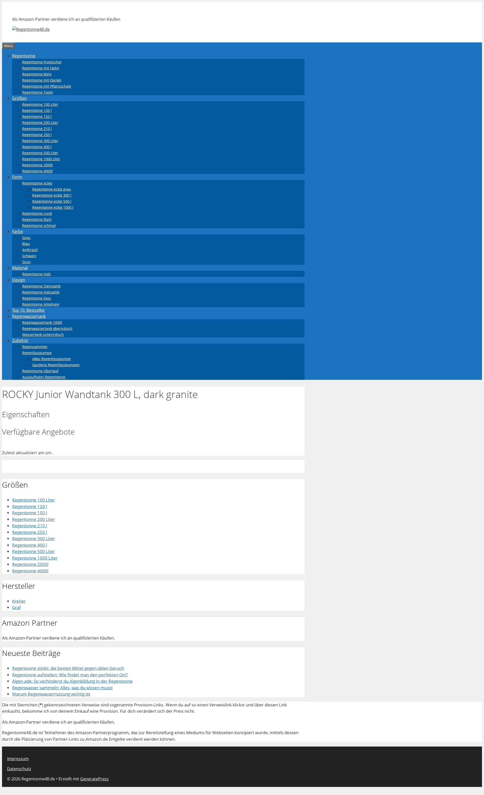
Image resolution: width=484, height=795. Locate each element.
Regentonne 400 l (37, 146)
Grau (26, 237)
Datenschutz (19, 769)
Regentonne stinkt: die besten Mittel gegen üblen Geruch (68, 668)
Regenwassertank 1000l (42, 322)
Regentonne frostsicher (42, 62)
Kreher (19, 601)
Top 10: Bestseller (28, 310)
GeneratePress (94, 779)
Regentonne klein (37, 74)
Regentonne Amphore (40, 304)
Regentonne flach (37, 219)
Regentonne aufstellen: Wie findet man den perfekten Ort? (70, 675)
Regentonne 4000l (37, 171)
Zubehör (20, 340)
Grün (26, 261)
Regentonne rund (37, 213)
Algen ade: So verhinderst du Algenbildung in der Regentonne (72, 681)
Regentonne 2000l (37, 165)
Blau (26, 243)
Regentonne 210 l (37, 128)
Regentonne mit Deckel (41, 80)
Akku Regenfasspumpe (51, 358)
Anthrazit (30, 249)
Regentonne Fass (36, 298)
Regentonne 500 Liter (40, 152)
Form (17, 177)
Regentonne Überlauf (40, 370)
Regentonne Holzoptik (40, 292)
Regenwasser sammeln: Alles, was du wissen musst (62, 688)
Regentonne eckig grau (51, 189)
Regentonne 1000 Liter (41, 158)
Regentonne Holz (36, 274)
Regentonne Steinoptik (41, 286)
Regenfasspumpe (37, 352)
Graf (16, 607)
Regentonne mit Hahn (40, 68)
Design (18, 280)
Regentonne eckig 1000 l (52, 207)
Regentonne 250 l (37, 134)
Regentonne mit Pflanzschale (46, 86)
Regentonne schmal (39, 225)
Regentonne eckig (37, 183)
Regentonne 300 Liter (40, 140)
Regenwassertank (29, 316)
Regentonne (23, 56)
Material (20, 268)
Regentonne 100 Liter (40, 104)
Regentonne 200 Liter (40, 122)
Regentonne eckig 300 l (51, 195)
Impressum (18, 758)
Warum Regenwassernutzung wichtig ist (51, 694)
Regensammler (35, 346)
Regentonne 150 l (37, 116)
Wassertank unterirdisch (43, 334)
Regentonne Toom (37, 92)
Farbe (17, 231)
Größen (19, 98)
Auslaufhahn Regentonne (43, 377)
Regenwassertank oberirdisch (47, 328)
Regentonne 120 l (37, 110)
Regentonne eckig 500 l (51, 201)
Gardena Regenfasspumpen (56, 364)
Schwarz (29, 255)
